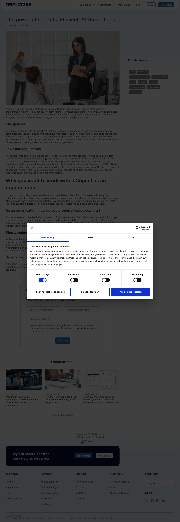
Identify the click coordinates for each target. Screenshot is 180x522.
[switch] (74, 280)
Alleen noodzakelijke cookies (50, 291)
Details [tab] (90, 237)
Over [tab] (132, 237)
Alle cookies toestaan (131, 291)
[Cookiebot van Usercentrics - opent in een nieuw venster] (138, 228)
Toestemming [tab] (47, 237)
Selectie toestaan (90, 291)
